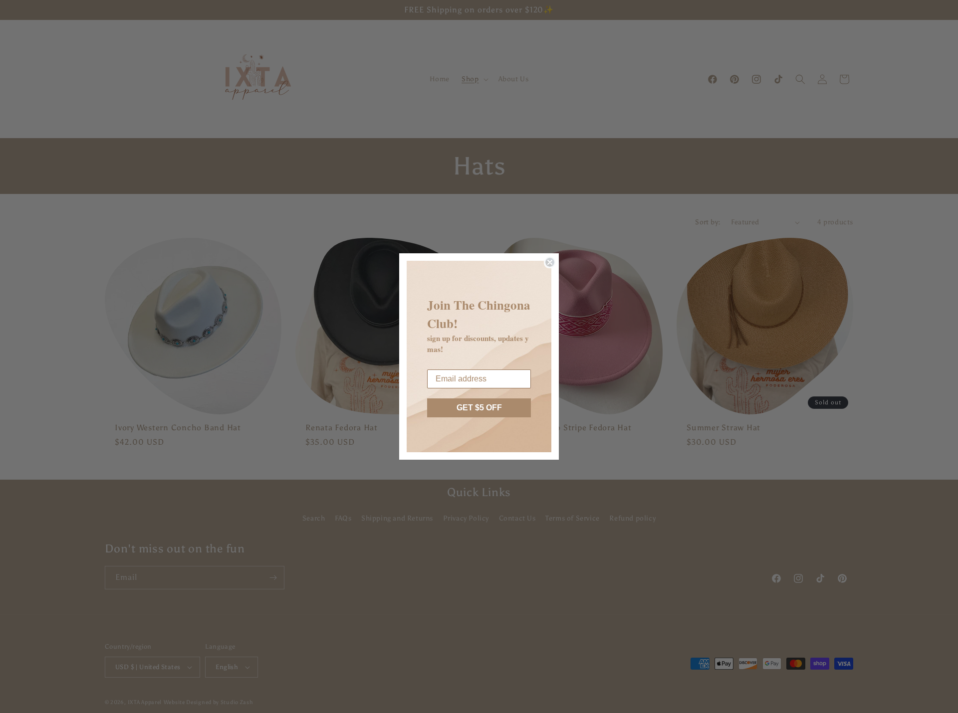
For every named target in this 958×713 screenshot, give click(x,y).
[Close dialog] (550, 262)
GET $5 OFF (479, 407)
